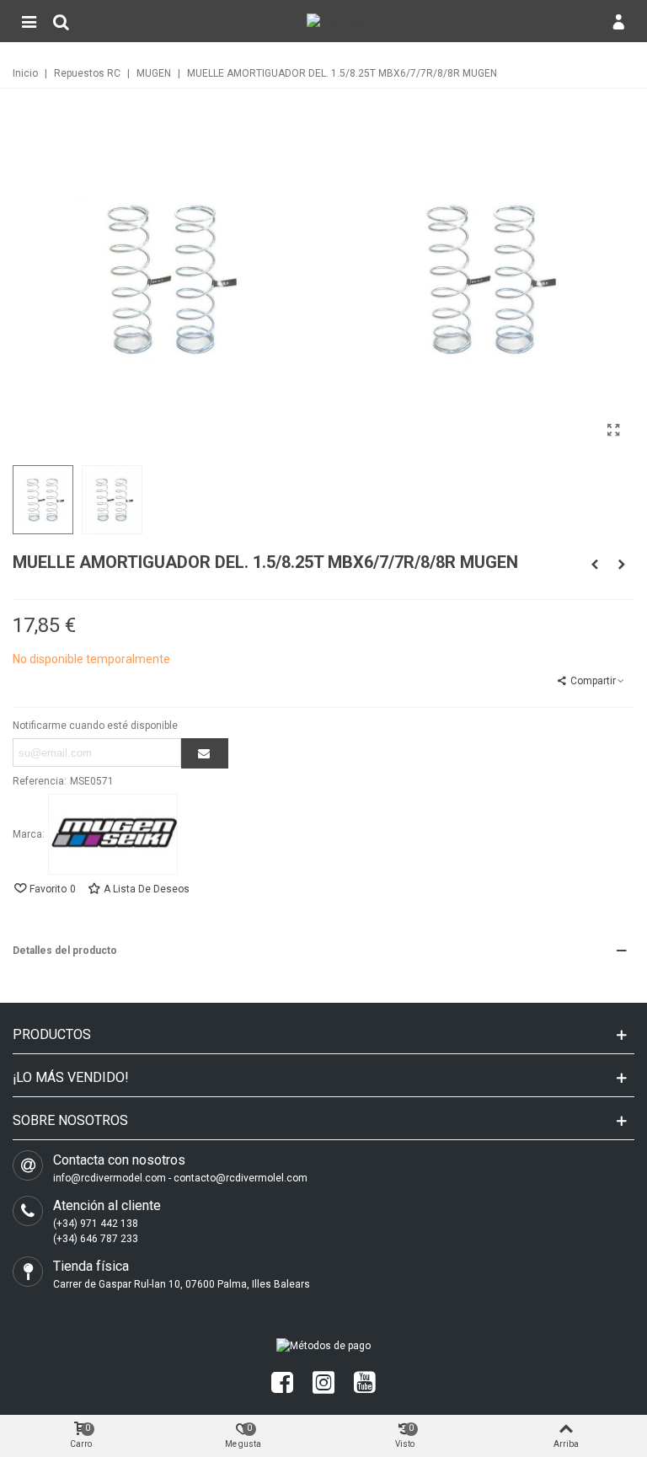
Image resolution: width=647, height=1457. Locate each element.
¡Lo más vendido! (71, 1077)
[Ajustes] (618, 21)
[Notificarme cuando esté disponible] (204, 753)
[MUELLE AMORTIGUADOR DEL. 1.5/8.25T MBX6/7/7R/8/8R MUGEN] (613, 430)
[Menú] (29, 21)
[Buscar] (61, 21)
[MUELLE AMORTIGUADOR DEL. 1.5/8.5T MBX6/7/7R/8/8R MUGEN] (621, 564)
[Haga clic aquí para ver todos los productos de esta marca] (113, 834)
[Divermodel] (340, 21)
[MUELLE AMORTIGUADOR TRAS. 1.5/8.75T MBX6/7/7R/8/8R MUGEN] (594, 564)
